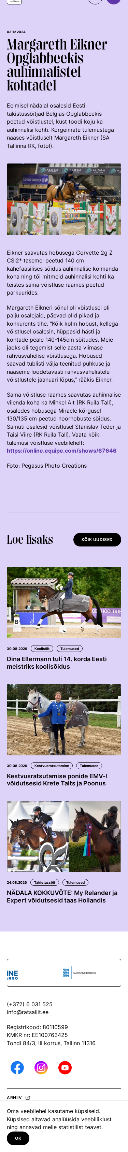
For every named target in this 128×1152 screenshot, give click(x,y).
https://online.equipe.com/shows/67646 (62, 450)
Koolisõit (41, 648)
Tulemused (69, 648)
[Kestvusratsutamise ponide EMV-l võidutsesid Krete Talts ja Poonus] (64, 719)
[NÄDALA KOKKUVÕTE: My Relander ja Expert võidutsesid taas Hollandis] (64, 836)
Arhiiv (14, 1097)
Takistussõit (44, 882)
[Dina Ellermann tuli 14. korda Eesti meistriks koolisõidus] (64, 602)
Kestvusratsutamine (51, 766)
